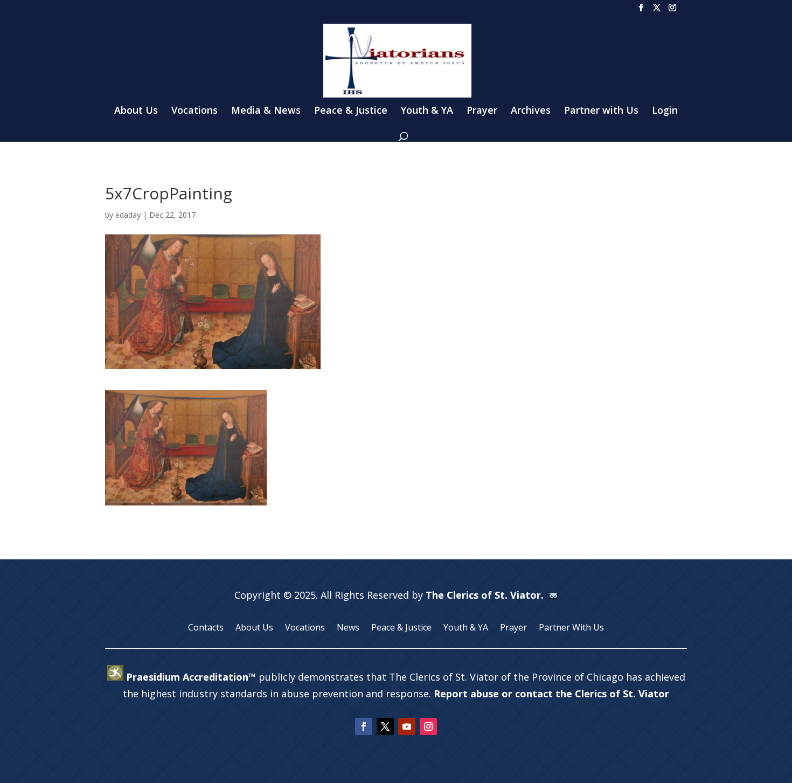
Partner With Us (571, 628)
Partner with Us (601, 111)
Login (665, 111)
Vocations (194, 111)
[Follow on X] (385, 726)
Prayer (482, 111)
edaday (128, 215)
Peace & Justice (350, 111)
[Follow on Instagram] (428, 726)
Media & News (266, 111)
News (348, 628)
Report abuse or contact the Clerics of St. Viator (551, 693)
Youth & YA (427, 111)
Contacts (206, 628)
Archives (531, 111)
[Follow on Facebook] (363, 726)
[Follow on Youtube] (406, 726)
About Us (136, 111)
